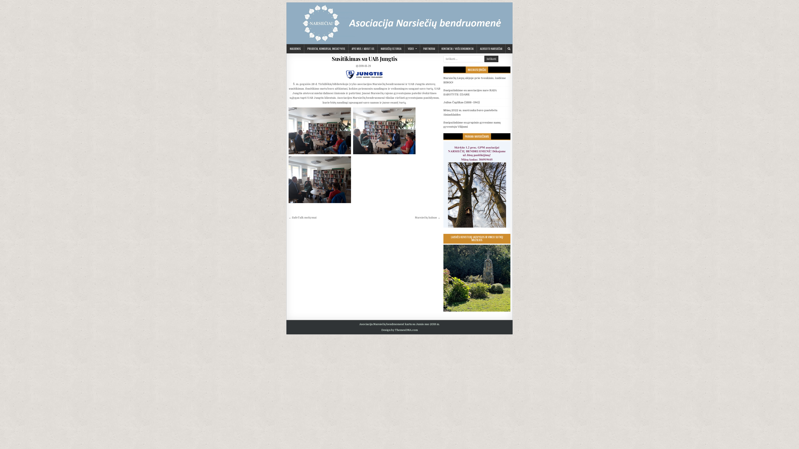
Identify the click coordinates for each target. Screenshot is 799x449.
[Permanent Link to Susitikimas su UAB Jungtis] (364, 75)
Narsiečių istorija (391, 49)
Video (411, 49)
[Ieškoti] (509, 48)
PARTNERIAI (429, 49)
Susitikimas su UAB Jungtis (364, 58)
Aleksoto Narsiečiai (491, 49)
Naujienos (295, 49)
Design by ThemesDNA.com (399, 330)
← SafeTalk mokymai (302, 217)
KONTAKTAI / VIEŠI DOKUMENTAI (458, 49)
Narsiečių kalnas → (427, 217)
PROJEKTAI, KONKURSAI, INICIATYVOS (326, 49)
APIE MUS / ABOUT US (363, 49)
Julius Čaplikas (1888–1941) (461, 102)
